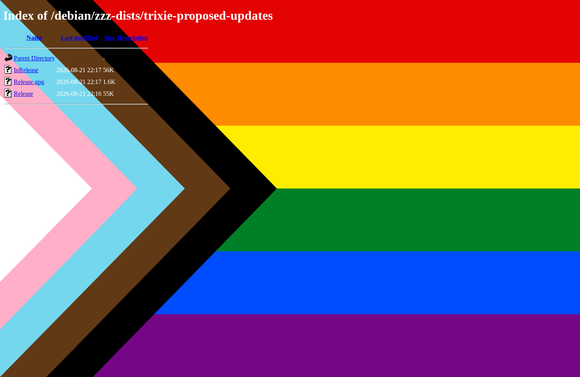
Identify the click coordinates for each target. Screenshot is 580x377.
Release (23, 93)
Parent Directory (34, 58)
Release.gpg (29, 81)
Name (34, 37)
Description (132, 37)
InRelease (26, 70)
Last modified (79, 37)
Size (109, 37)
